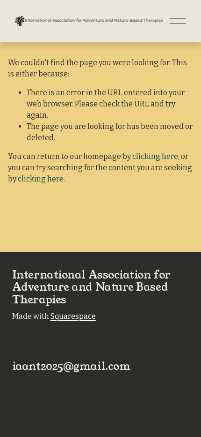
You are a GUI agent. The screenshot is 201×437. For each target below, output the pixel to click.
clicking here (155, 156)
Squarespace (73, 316)
